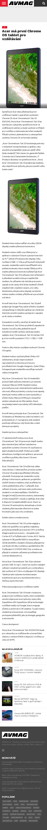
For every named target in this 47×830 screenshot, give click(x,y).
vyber (5, 808)
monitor (37, 811)
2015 (15, 821)
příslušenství (16, 817)
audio (5, 814)
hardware (23, 801)
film (15, 801)
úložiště (6, 811)
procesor (33, 821)
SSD (30, 811)
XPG (38, 814)
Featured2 (7, 804)
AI (25, 817)
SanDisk (23, 821)
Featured (7, 801)
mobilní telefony (17, 814)
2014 (22, 804)
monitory (31, 814)
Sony (16, 804)
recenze (34, 801)
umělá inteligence (23, 808)
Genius (23, 811)
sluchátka (7, 821)
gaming (15, 811)
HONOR (36, 808)
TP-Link (6, 817)
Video (37, 817)
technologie (32, 804)
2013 (11, 808)
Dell (30, 817)
